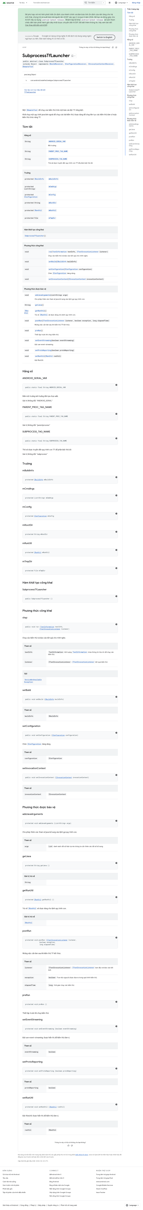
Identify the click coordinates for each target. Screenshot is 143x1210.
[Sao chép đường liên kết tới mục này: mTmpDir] (34, 561)
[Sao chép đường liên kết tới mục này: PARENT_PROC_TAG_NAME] (54, 407)
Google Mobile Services (104, 1185)
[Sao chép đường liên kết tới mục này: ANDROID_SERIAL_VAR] (49, 378)
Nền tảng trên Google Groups (59, 1189)
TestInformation (59, 252)
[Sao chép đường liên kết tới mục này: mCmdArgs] (36, 489)
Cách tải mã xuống (9, 1182)
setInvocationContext (58, 279)
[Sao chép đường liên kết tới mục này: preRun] (32, 995)
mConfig (52, 195)
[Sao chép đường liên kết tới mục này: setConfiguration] (42, 726)
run (50, 252)
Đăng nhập (136, 3)
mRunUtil (52, 210)
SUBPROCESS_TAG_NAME (58, 159)
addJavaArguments (42, 295)
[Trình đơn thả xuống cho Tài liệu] (28, 2)
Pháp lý (33, 1205)
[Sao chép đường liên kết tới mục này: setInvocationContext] (48, 768)
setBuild (52, 262)
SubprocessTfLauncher (34, 236)
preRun (38, 330)
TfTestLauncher (30, 92)
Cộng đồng (24, 1205)
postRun (38, 321)
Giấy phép (41, 1205)
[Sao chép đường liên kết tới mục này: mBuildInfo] (36, 470)
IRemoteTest (27, 67)
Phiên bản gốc (8, 1189)
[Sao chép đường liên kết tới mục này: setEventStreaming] (44, 1019)
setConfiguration (56, 269)
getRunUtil (40, 311)
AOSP (24, 47)
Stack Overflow (101, 1189)
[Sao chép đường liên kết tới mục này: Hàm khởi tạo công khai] (55, 583)
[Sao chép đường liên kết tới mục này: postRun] (33, 931)
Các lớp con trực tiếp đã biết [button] (34, 91)
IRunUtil (38, 210)
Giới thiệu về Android (10, 1205)
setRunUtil (39, 356)
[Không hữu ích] (116, 47)
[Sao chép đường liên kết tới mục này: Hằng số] (35, 371)
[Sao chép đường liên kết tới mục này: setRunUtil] (35, 1098)
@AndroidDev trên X (56, 1178)
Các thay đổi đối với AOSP (36, 25)
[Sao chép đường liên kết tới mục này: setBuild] (33, 690)
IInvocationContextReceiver (101, 64)
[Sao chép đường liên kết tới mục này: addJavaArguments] (45, 814)
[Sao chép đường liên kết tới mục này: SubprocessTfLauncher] (49, 589)
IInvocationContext (77, 279)
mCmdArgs (52, 186)
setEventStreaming (43, 340)
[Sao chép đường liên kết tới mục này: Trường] (34, 464)
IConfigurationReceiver (75, 64)
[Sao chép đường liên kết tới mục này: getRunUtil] (35, 890)
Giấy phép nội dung (81, 1155)
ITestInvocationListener (88, 252)
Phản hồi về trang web (69, 1205)
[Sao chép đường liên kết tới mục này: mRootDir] (35, 525)
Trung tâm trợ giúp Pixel (104, 1178)
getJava (38, 305)
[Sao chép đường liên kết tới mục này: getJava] (33, 856)
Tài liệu (22, 3)
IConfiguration (30, 197)
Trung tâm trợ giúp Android (105, 1174)
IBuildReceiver (56, 64)
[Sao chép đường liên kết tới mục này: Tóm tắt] (34, 127)
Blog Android (54, 1182)
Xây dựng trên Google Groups (60, 1192)
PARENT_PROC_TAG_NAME (58, 151)
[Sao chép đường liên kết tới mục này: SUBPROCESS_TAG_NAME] (52, 432)
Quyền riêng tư (53, 1205)
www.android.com (102, 1182)
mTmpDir (52, 218)
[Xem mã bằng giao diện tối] (116, 385)
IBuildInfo (39, 179)
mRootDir (52, 203)
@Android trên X (55, 1174)
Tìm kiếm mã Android (41, 3)
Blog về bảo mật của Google (59, 1185)
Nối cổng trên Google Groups (59, 1196)
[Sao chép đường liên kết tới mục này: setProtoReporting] (44, 1062)
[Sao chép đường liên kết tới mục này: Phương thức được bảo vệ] (57, 807)
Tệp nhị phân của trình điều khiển (14, 1192)
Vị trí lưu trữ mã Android (11, 1174)
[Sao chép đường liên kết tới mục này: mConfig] (34, 507)
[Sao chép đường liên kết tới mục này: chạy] (29, 617)
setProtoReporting (43, 350)
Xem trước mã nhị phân (11, 1185)
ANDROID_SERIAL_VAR (57, 141)
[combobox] (94, 3)
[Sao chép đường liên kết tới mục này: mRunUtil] (34, 543)
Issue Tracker (100, 1192)
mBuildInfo (53, 179)
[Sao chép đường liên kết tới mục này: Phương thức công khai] (54, 611)
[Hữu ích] (113, 47)
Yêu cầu (5, 1178)
